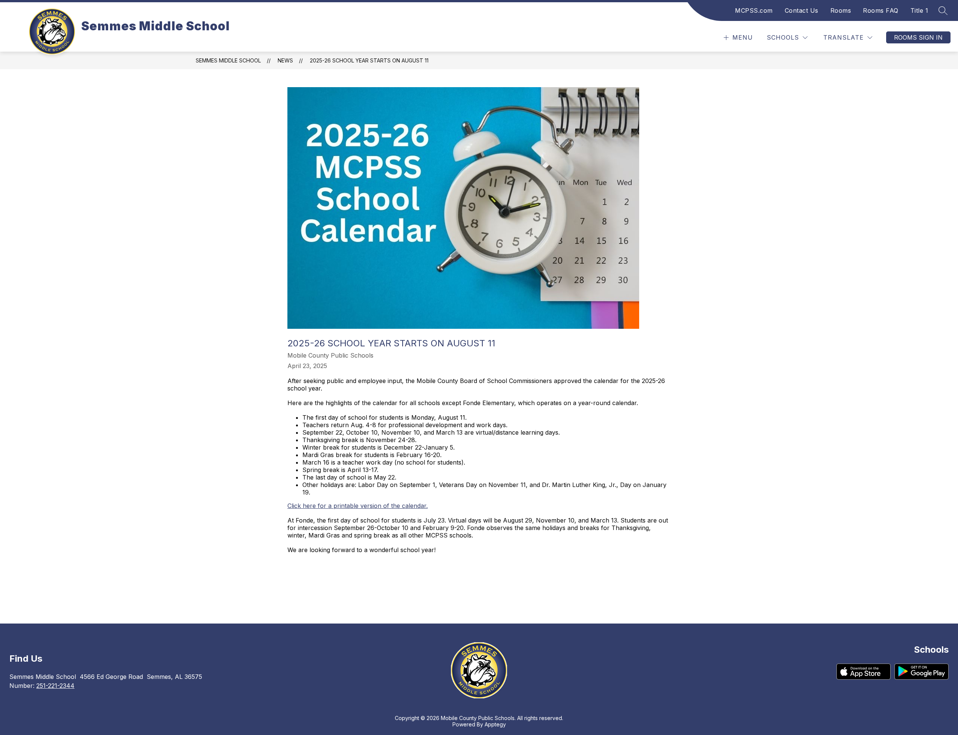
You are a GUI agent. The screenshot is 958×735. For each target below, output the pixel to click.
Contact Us (801, 10)
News (285, 60)
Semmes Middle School (228, 60)
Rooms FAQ (880, 10)
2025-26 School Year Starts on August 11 (369, 60)
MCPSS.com (754, 10)
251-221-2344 (55, 685)
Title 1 (919, 10)
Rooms (840, 10)
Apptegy (495, 724)
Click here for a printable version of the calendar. (357, 505)
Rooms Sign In (918, 37)
